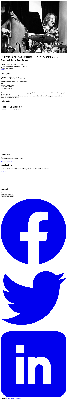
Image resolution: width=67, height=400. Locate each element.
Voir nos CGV (18, 398)
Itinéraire (3, 171)
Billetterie (3, 69)
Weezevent (11, 398)
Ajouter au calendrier (6, 161)
